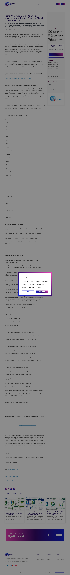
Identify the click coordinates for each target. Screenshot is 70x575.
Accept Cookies (42, 291)
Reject (28, 291)
